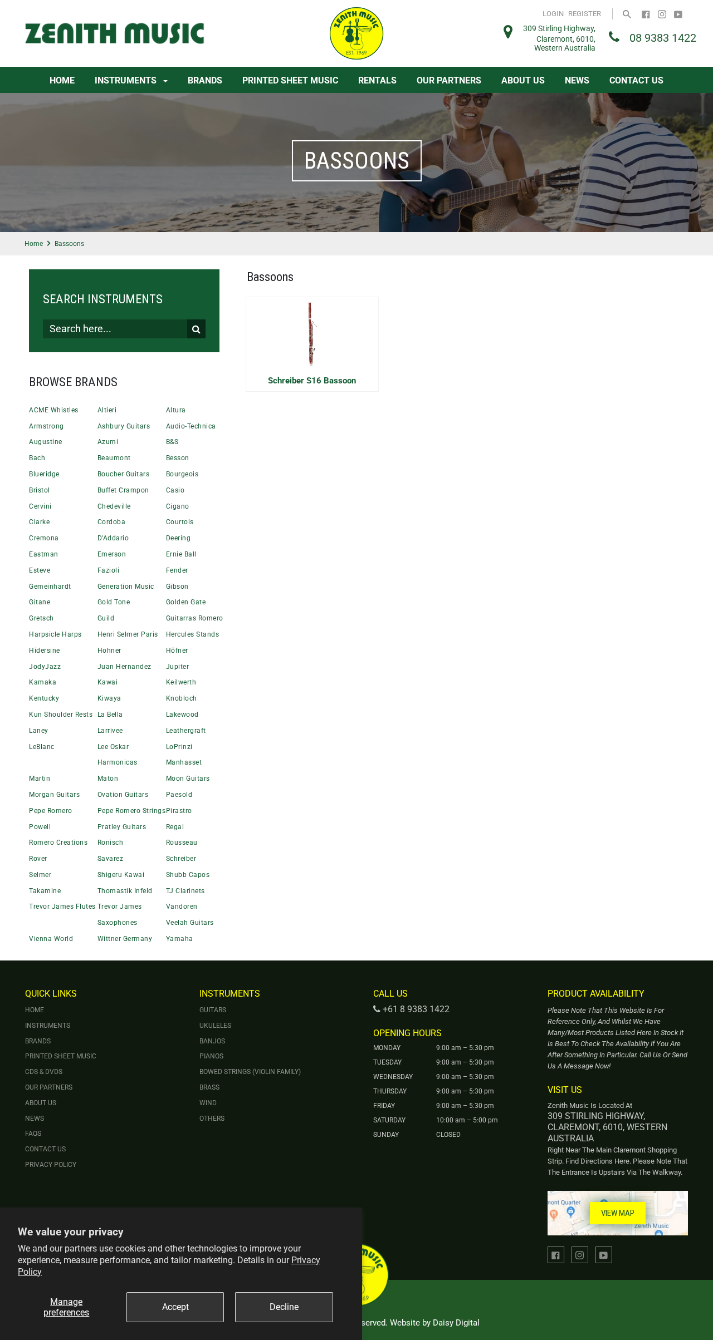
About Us (523, 80)
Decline (284, 1307)
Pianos (211, 1056)
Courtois (180, 522)
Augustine (45, 442)
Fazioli (108, 570)
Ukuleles (215, 1025)
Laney (38, 731)
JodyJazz (45, 667)
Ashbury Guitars (123, 426)
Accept (175, 1307)
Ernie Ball (181, 554)
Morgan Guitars (54, 795)
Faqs (33, 1133)
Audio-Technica (191, 426)
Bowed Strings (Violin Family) (250, 1072)
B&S (172, 442)
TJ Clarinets (185, 891)
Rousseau (182, 842)
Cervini (40, 506)
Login (553, 13)
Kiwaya (109, 698)
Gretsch (41, 618)
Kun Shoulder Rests (60, 714)
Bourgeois (182, 474)
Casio (175, 490)
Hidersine (44, 650)
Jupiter (177, 667)
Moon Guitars (188, 778)
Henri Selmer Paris (127, 634)
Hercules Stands (192, 634)
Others (211, 1118)
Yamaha (179, 939)
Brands (205, 80)
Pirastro (179, 811)
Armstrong (46, 426)
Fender (177, 570)
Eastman (43, 554)
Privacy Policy (50, 1165)
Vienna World (51, 939)
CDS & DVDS (43, 1072)
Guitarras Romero (194, 618)
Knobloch (181, 698)
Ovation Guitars (123, 795)
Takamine (45, 891)
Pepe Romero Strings (131, 811)
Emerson (111, 554)
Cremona (44, 538)
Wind (208, 1103)
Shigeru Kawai (121, 875)
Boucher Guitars (123, 474)
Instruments (127, 80)
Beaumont (114, 458)
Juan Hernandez (124, 667)
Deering (178, 538)
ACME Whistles (54, 410)
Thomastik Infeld (125, 891)
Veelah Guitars (190, 923)
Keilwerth (181, 682)
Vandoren (182, 906)
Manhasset (184, 762)
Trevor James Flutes (62, 906)
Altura (176, 410)
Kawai (107, 682)
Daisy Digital (456, 1323)
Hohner (109, 650)
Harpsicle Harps (55, 634)
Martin (39, 778)
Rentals (377, 80)
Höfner (177, 650)
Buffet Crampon (123, 490)
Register (584, 13)
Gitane (39, 602)
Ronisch (110, 842)
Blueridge (44, 474)
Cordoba (111, 522)
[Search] (627, 13)
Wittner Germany (125, 939)
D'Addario (113, 538)
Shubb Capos (188, 875)
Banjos (212, 1041)
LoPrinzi (179, 747)
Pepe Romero (50, 811)
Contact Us (636, 80)
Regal (175, 827)
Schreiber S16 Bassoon (312, 381)
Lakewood (182, 714)
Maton (108, 778)
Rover (38, 859)
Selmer (40, 875)
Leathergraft (186, 731)
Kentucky (44, 698)
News (577, 80)
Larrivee (110, 731)
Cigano (177, 506)
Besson (177, 458)
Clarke (39, 522)
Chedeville (114, 506)
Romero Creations (58, 842)
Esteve (39, 570)
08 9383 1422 (662, 38)
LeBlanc (42, 747)
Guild (106, 618)
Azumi (108, 442)
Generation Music (125, 586)
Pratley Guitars (121, 827)
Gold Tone (113, 602)
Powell (40, 827)
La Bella (110, 714)
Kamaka (42, 682)
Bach (37, 458)
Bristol (39, 490)
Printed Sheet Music (290, 80)
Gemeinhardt (50, 586)
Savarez (110, 859)
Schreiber (181, 859)
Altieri (107, 410)
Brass (209, 1087)
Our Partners (449, 80)
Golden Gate (186, 602)
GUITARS (212, 1010)
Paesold (179, 795)
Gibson (177, 586)
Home (62, 80)
